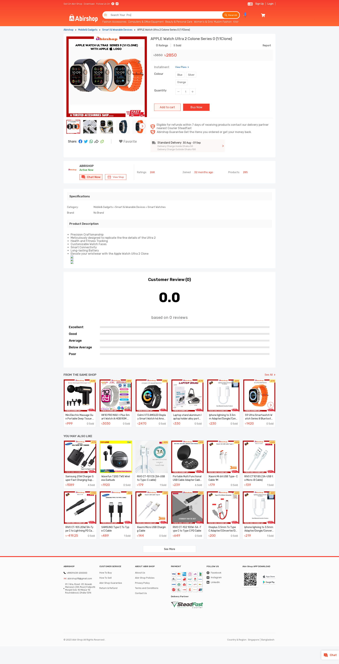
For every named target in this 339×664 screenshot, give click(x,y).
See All (269, 374)
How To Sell (105, 577)
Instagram (216, 577)
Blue (179, 74)
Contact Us (141, 593)
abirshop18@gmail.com (79, 578)
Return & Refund (108, 588)
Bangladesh (267, 639)
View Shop (118, 177)
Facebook (216, 572)
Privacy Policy (142, 583)
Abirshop (68, 29)
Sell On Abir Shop (73, 3)
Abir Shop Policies (144, 577)
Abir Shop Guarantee (110, 583)
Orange (181, 82)
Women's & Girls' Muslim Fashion (213, 21)
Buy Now (196, 107)
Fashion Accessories (114, 21)
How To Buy (105, 572)
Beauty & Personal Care (178, 21)
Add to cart (167, 107)
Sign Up (259, 3)
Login (270, 3)
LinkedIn (215, 582)
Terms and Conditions (146, 588)
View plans (181, 67)
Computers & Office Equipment (145, 21)
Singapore (253, 639)
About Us (140, 572)
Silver (191, 74)
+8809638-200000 (77, 573)
